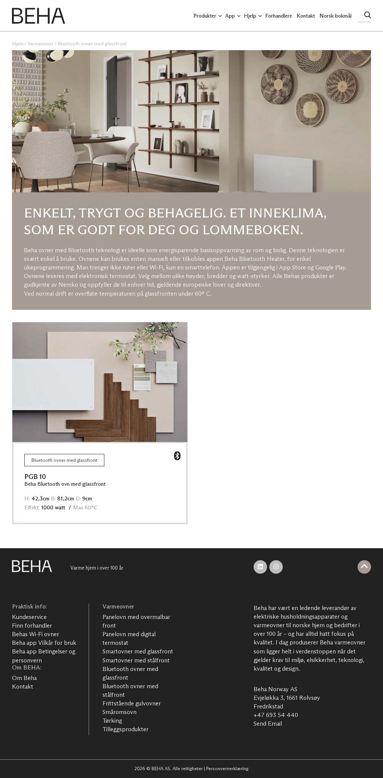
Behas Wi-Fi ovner (35, 634)
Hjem (18, 43)
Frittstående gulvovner (131, 703)
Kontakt (306, 15)
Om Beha (24, 677)
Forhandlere (278, 15)
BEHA (38, 16)
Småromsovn (119, 712)
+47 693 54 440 (276, 714)
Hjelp (250, 15)
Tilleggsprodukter (125, 729)
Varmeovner (40, 43)
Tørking (112, 720)
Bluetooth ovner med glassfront (92, 43)
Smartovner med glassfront (137, 651)
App (230, 15)
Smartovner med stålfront (136, 660)
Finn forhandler (32, 625)
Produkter (204, 15)
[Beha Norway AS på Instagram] (276, 567)
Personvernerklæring (227, 768)
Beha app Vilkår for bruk (44, 642)
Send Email (268, 723)
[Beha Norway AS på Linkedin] (260, 567)
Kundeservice (29, 616)
